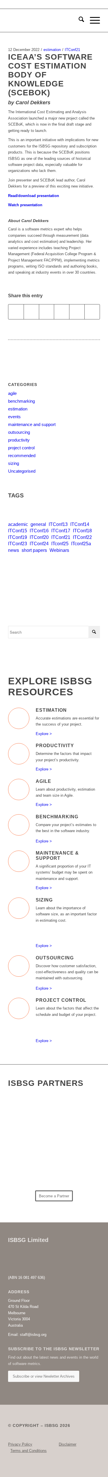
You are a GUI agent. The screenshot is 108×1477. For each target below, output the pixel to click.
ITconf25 (60, 543)
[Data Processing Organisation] (74, 1115)
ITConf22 (82, 537)
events (14, 416)
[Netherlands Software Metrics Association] (74, 1155)
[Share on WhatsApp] (46, 311)
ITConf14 (79, 524)
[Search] (78, 20)
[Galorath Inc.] (30, 1174)
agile (12, 393)
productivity (19, 440)
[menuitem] (78, 20)
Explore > (44, 734)
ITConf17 (60, 530)
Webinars (59, 550)
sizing (13, 463)
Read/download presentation (33, 196)
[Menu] (92, 20)
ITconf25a (81, 543)
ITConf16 (39, 530)
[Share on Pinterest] (61, 311)
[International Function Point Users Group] (74, 1136)
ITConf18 (82, 530)
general (38, 524)
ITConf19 (17, 537)
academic (18, 524)
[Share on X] (31, 311)
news (13, 550)
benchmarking (21, 401)
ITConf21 (72, 50)
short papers (34, 550)
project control (21, 447)
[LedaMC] (30, 1153)
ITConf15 (17, 530)
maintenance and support (32, 424)
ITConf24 (39, 543)
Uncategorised (21, 471)
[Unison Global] (74, 1172)
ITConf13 (58, 524)
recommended (21, 455)
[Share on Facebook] (16, 311)
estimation (52, 50)
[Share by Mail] (92, 311)
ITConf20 (39, 537)
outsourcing (19, 432)
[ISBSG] (45, 20)
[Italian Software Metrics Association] (30, 1137)
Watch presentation (25, 205)
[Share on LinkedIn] (76, 311)
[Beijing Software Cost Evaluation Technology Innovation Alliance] (30, 1109)
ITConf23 (17, 543)
